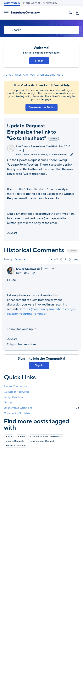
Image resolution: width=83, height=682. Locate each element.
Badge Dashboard (14, 397)
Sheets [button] (21, 436)
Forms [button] (9, 436)
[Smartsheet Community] (25, 13)
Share (12, 233)
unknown (62, 154)
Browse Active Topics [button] (41, 107)
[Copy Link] (71, 154)
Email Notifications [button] (16, 445)
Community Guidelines (17, 413)
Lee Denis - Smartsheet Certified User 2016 (43, 146)
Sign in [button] (39, 61)
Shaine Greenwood (28, 269)
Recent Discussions (15, 386)
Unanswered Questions (41, 408)
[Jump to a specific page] (76, 260)
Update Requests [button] (15, 441)
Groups (8, 402)
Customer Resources (16, 392)
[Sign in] (77, 12)
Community (12, 3)
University (50, 3)
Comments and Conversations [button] (46, 436)
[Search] (70, 12)
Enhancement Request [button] (42, 441)
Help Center (31, 3)
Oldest (18, 260)
